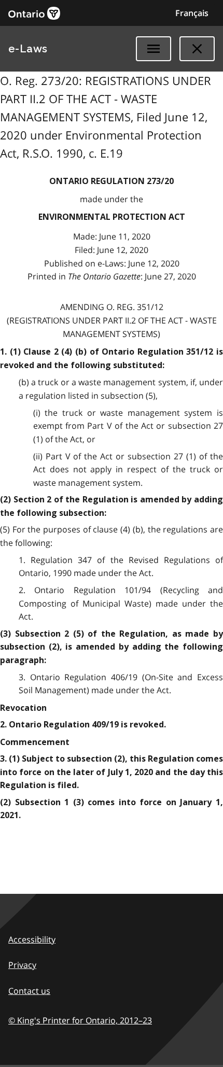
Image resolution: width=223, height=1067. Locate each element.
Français (191, 13)
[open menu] (153, 48)
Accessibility (31, 939)
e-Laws (28, 49)
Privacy (22, 965)
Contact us (29, 990)
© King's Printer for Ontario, (80, 1020)
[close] (197, 48)
